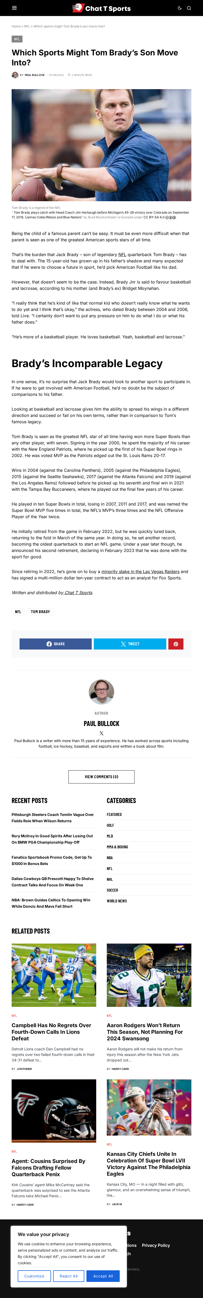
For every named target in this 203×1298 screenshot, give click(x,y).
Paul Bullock (101, 723)
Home (16, 26)
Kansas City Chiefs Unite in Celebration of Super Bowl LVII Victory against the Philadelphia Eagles (149, 1164)
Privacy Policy (156, 1245)
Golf (110, 825)
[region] (69, 1256)
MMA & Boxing (117, 846)
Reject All (69, 1276)
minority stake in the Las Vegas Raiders (140, 571)
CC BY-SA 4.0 (154, 217)
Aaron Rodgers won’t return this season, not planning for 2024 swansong (145, 1032)
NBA (110, 857)
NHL (110, 879)
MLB (110, 835)
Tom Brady (40, 611)
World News (117, 900)
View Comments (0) (101, 777)
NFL (27, 26)
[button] (14, 8)
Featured (114, 814)
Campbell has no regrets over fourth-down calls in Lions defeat (51, 1032)
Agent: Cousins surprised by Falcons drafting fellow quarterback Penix (48, 1167)
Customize (34, 1276)
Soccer (112, 889)
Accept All (103, 1276)
